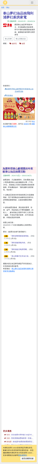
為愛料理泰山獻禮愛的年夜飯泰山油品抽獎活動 (19, 90)
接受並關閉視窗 (28, 458)
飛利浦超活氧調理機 (19, 249)
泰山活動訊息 (21, 39)
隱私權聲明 (22, 455)
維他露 (9, 442)
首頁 (2, 7)
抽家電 (14, 43)
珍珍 (8, 435)
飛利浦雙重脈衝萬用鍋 (20, 236)
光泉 (8, 438)
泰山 (7, 7)
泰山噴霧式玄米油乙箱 (20, 256)
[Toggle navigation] (32, 3)
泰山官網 (8, 39)
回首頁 (26, 124)
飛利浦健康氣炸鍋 (18, 243)
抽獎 (23, 43)
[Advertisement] (19, 65)
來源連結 (9, 95)
